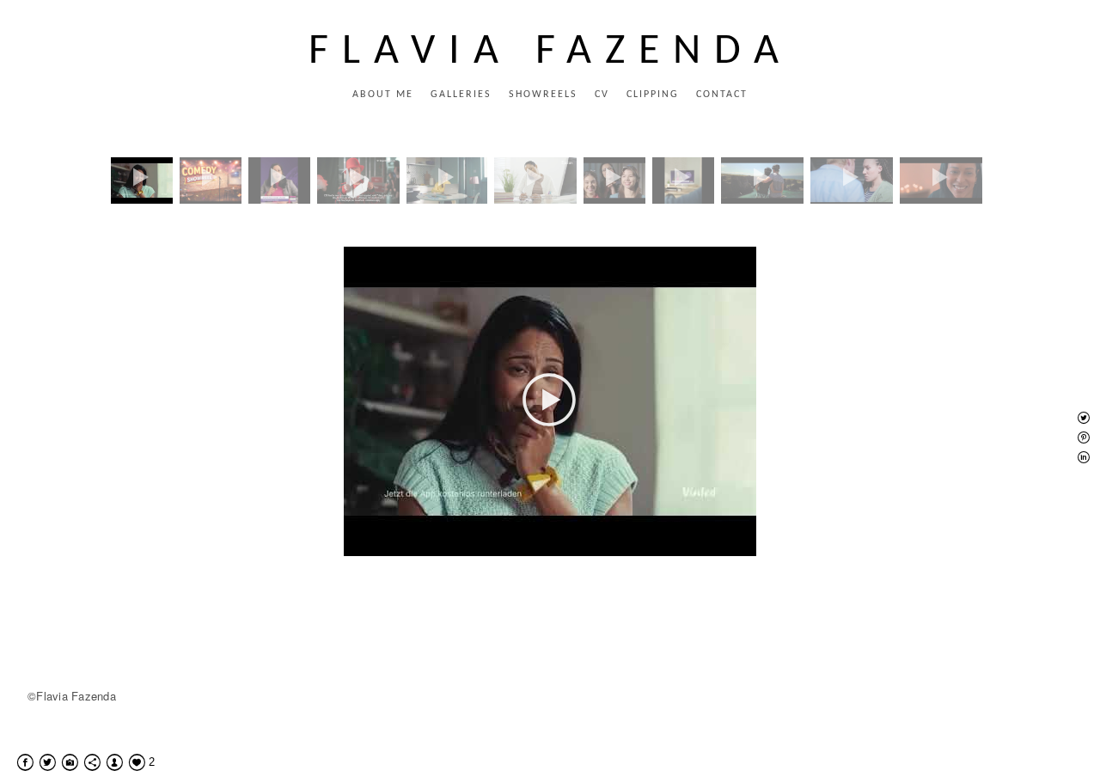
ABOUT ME (382, 94)
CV (602, 94)
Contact (722, 94)
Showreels (543, 94)
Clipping (652, 94)
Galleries (461, 94)
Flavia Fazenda (550, 52)
